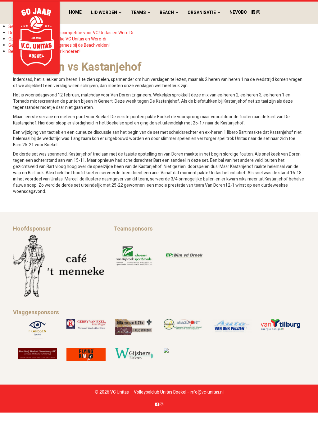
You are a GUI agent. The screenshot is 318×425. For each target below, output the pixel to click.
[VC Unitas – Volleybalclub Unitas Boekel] (36, 38)
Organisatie (202, 12)
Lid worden (104, 12)
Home (75, 12)
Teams (138, 12)
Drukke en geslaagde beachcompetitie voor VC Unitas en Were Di (70, 33)
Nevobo (238, 12)
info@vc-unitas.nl (207, 392)
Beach (167, 12)
